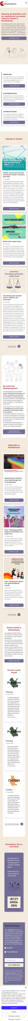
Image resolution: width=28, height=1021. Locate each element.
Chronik (12, 640)
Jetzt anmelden (14, 965)
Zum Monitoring (14, 104)
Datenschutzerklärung (11, 973)
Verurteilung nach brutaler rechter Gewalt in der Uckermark (12, 297)
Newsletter (10, 947)
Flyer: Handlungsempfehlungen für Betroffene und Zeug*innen (13, 532)
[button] (26, 987)
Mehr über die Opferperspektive (14, 431)
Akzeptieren (14, 1007)
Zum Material (14, 122)
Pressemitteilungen (12, 952)
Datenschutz (11, 1019)
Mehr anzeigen (11, 717)
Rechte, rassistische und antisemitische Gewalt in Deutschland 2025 (14, 174)
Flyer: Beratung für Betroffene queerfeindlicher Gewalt (13, 583)
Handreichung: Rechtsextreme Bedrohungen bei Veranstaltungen (13, 480)
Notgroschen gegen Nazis (12, 241)
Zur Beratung (14, 38)
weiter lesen (14, 208)
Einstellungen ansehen (14, 1016)
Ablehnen (14, 1012)
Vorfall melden (14, 660)
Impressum (17, 1019)
